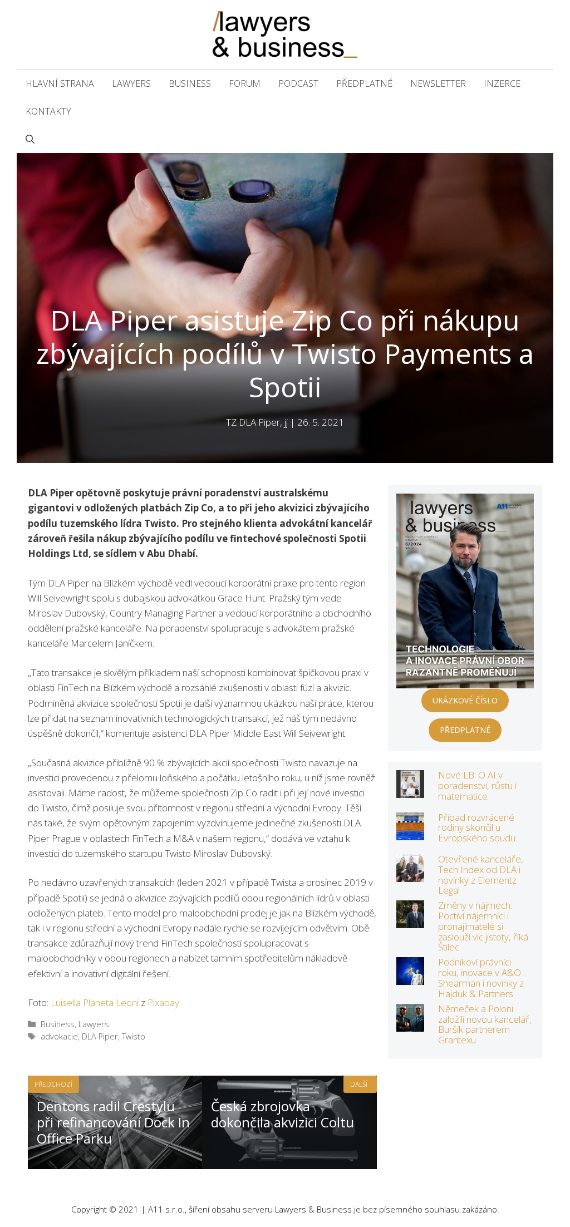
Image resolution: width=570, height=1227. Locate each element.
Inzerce (502, 83)
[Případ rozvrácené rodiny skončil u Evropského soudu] (410, 832)
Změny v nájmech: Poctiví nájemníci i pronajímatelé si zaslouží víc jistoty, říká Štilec (483, 926)
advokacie (59, 1036)
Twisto (133, 1036)
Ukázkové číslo (465, 700)
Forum (245, 83)
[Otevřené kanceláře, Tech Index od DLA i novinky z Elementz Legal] (410, 874)
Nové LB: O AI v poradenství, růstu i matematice (477, 785)
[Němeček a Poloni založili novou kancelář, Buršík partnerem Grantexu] (410, 1024)
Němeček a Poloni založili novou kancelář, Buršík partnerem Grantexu (485, 1024)
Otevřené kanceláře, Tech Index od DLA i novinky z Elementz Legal (480, 874)
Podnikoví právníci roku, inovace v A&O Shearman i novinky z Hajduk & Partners (481, 977)
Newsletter (438, 83)
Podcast (298, 83)
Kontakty (48, 111)
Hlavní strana (60, 83)
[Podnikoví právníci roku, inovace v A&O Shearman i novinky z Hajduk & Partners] (410, 977)
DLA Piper (100, 1036)
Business (190, 83)
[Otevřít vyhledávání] (30, 139)
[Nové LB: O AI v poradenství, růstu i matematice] (410, 790)
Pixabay (163, 1002)
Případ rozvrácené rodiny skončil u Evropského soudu (476, 827)
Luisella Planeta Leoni (95, 1002)
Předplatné (364, 83)
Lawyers (131, 83)
